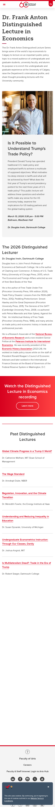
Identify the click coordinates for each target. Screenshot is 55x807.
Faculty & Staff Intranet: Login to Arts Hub (28, 771)
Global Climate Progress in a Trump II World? (27, 451)
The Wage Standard (13, 474)
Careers (27, 764)
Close (48, 789)
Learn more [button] (27, 405)
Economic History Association (17, 348)
